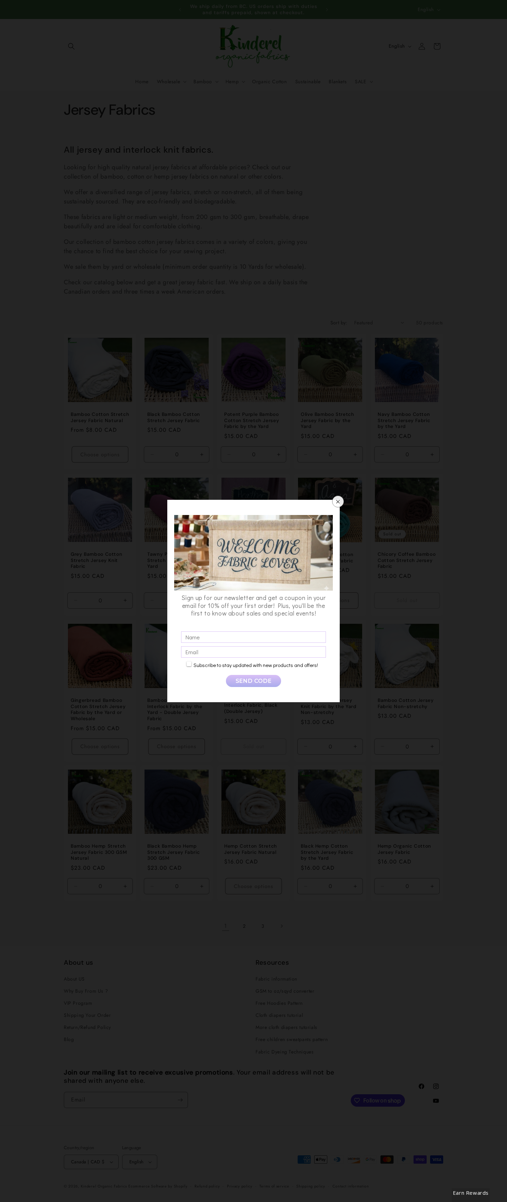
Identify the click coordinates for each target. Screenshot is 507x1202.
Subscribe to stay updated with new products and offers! (255, 664)
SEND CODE (253, 681)
